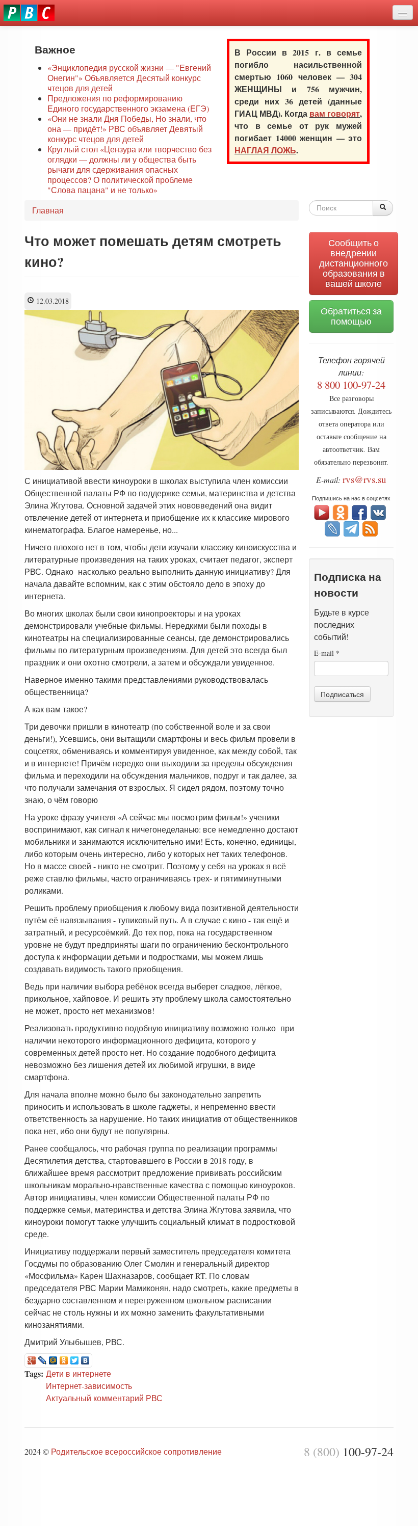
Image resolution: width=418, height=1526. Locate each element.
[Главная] (29, 13)
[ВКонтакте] (85, 1360)
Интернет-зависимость (89, 1385)
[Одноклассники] (64, 1360)
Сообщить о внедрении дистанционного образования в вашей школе (353, 263)
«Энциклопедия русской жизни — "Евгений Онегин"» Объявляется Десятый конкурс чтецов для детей (129, 77)
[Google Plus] (32, 1360)
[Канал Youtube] (322, 511)
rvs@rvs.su (364, 479)
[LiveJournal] (42, 1360)
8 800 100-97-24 (351, 385)
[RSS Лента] (370, 527)
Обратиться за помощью (351, 316)
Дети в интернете (78, 1373)
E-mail (326, 653)
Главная (48, 210)
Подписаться (342, 694)
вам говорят (334, 113)
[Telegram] (351, 527)
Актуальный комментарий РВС (104, 1398)
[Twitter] (74, 1360)
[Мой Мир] (53, 1360)
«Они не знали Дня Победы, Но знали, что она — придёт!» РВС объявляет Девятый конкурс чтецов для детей (126, 128)
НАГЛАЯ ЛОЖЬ (265, 150)
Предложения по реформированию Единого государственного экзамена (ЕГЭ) (128, 103)
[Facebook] (359, 511)
